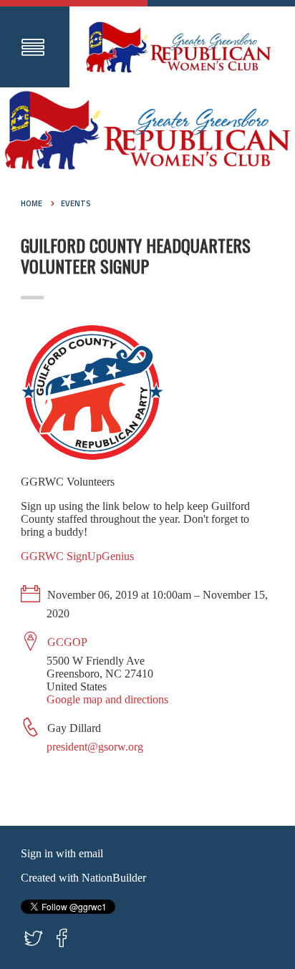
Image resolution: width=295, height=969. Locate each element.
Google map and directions (107, 699)
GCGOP (67, 642)
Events (76, 203)
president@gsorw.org (95, 747)
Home (31, 203)
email (91, 853)
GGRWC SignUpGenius (77, 556)
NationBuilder (114, 878)
